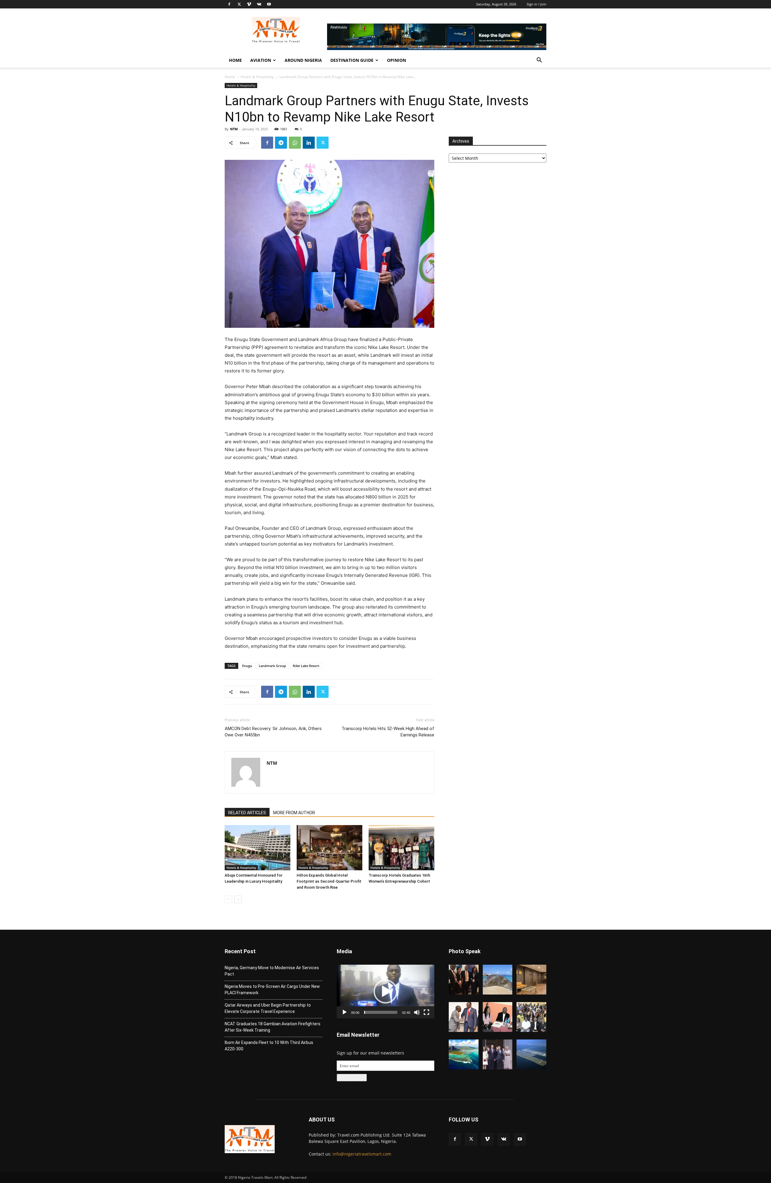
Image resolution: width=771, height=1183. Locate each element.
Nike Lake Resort (306, 665)
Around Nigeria (303, 60)
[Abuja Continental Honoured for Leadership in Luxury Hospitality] (257, 847)
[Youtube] (268, 4)
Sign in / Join (536, 4)
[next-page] (238, 899)
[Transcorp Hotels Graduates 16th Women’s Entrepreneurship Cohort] (401, 847)
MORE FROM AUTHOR (294, 812)
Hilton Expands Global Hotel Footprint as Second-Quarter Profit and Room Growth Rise (329, 881)
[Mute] (417, 1012)
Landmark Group (272, 665)
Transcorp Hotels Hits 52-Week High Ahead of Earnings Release (388, 732)
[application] (385, 991)
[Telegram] (281, 143)
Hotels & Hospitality (257, 76)
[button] (539, 61)
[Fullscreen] (426, 1012)
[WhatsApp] (295, 143)
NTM (234, 129)
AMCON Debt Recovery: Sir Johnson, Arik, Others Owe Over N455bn (273, 732)
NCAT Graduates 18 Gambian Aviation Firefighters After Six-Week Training (272, 1027)
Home (235, 60)
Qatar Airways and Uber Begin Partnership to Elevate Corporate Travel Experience (268, 1008)
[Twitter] (239, 4)
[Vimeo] (249, 4)
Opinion (396, 60)
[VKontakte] (259, 4)
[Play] (345, 1012)
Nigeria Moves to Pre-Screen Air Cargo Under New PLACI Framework (272, 989)
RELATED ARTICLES (247, 812)
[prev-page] (228, 899)
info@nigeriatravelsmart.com (361, 1154)
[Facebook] (229, 4)
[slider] (380, 1012)
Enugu (247, 665)
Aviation (260, 60)
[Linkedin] (309, 143)
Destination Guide (351, 60)
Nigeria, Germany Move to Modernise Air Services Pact (272, 970)
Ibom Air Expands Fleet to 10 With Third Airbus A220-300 (269, 1045)
